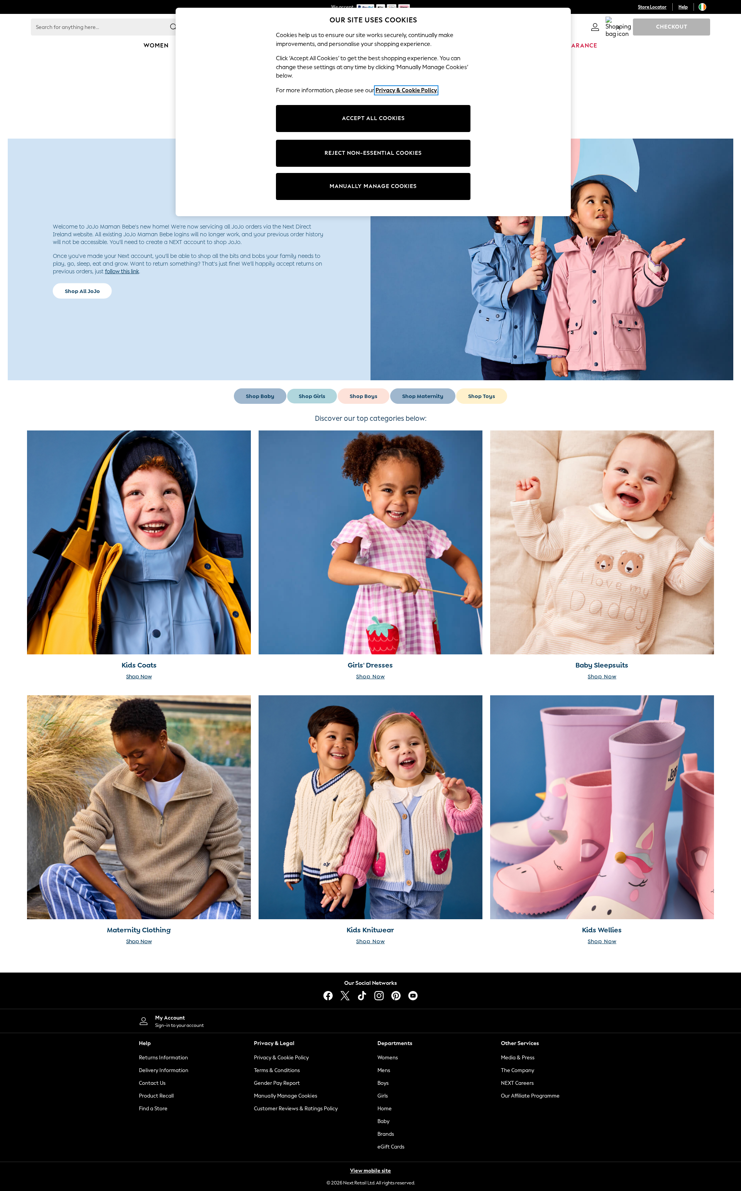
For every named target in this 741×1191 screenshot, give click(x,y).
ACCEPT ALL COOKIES (373, 118)
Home (384, 1108)
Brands (385, 1134)
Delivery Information (163, 1070)
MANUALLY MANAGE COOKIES (373, 186)
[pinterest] (395, 995)
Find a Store (153, 1108)
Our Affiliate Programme (530, 1096)
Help (683, 7)
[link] (595, 27)
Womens (387, 1057)
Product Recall (156, 1096)
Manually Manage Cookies (285, 1096)
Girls (382, 1096)
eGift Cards (390, 1147)
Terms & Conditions (277, 1070)
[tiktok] (362, 995)
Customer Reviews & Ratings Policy (296, 1108)
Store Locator (652, 7)
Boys (383, 1083)
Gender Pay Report (277, 1083)
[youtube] (412, 995)
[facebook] (328, 995)
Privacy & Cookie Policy (281, 1057)
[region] (373, 112)
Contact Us (152, 1083)
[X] (345, 995)
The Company (517, 1070)
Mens (383, 1070)
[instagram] (378, 995)
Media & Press (518, 1057)
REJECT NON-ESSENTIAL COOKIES (373, 153)
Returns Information (163, 1057)
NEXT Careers (517, 1083)
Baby (383, 1121)
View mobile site (370, 1170)
